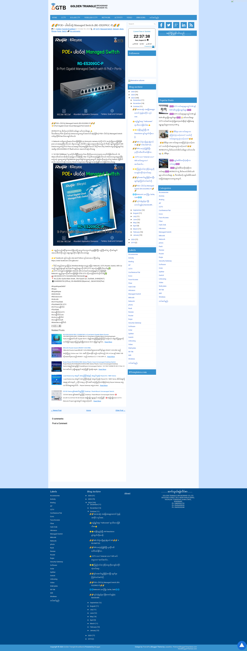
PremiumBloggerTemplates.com (185, 647)
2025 (133, 95)
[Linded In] (184, 28)
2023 (133, 239)
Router (130, 316)
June (135, 219)
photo (121, 29)
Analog (131, 261)
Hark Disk (132, 287)
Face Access (133, 279)
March (135, 229)
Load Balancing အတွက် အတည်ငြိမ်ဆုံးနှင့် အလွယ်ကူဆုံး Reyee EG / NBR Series (89, 376)
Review (53, 31)
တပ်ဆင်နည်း (154, 17)
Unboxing (140, 17)
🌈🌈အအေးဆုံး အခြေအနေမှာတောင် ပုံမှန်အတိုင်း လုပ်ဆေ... (144, 113)
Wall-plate (132, 348)
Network (106, 17)
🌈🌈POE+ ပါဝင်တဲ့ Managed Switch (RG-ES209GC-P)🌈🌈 (85, 25)
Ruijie (59, 31)
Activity (118, 17)
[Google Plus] (176, 28)
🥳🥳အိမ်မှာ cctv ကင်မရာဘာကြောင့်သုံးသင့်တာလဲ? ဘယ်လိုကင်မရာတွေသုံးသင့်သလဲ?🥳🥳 (181, 135)
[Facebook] (161, 28)
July (134, 216)
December (137, 100)
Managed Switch (106, 29)
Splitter (131, 334)
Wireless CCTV (91, 17)
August (136, 213)
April (135, 226)
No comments (75, 31)
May (134, 223)
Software (131, 326)
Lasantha (168, 647)
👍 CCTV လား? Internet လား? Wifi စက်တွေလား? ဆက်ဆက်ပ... (143, 160)
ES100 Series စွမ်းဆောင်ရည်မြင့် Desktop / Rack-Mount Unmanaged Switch (88, 391)
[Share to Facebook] (60, 326)
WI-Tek (130, 352)
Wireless (131, 359)
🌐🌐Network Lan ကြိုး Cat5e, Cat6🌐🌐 (104, 589)
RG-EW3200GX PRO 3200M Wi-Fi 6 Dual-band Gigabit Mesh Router (86, 334)
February (136, 232)
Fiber (130, 283)
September (137, 210)
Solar (130, 330)
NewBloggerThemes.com (187, 649)
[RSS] (191, 28)
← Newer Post (56, 410)
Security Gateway (134, 323)
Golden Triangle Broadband (66, 29)
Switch (64, 31)
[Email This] (52, 326)
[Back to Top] (241, 645)
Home (54, 17)
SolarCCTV (75, 17)
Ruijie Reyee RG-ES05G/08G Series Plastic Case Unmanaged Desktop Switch (89, 362)
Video (129, 17)
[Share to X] (57, 326)
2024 (133, 98)
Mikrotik (131, 298)
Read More (108, 342)
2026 (133, 92)
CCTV (63, 17)
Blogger (97, 647)
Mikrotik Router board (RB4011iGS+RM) (77, 348)
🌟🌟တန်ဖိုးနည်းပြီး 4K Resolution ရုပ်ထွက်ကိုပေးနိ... (143, 133)
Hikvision (131, 290)
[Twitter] (169, 28)
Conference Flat (134, 272)
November (137, 103)
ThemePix (146, 647)
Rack (130, 308)
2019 (133, 243)
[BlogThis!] (55, 326)
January (136, 235)
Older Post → (120, 410)
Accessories (133, 254)
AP (94, 29)
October (136, 106)
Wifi (129, 355)
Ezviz (130, 276)
